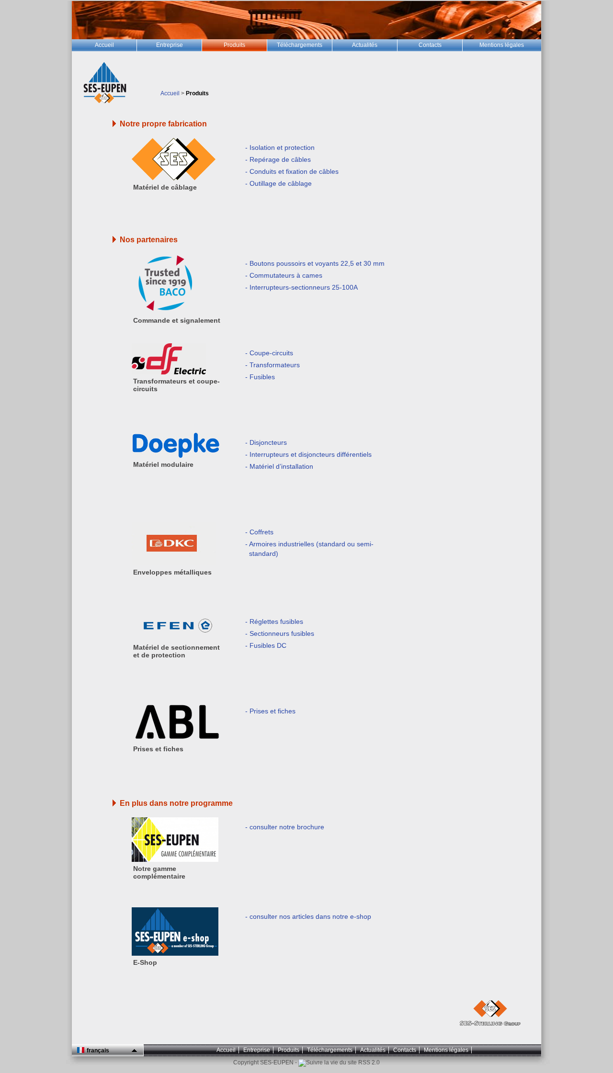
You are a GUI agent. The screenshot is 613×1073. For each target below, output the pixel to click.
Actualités (373, 1050)
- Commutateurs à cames (283, 275)
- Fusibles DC (265, 645)
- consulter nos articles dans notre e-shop (308, 916)
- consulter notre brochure (284, 827)
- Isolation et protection (280, 147)
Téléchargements (329, 1050)
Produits (288, 1050)
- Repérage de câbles (278, 159)
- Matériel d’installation (279, 466)
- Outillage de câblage (278, 183)
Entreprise (256, 1050)
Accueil (170, 93)
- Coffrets (259, 532)
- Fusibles (260, 377)
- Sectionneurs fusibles (279, 633)
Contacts (404, 1050)
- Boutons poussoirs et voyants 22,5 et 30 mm (315, 263)
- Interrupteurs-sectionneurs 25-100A (301, 287)
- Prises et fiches (270, 711)
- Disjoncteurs (266, 442)
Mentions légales (446, 1050)
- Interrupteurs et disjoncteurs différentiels (308, 454)
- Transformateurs (272, 365)
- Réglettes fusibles (274, 621)
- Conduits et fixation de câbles (292, 171)
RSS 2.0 (368, 1062)
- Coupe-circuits (269, 353)
